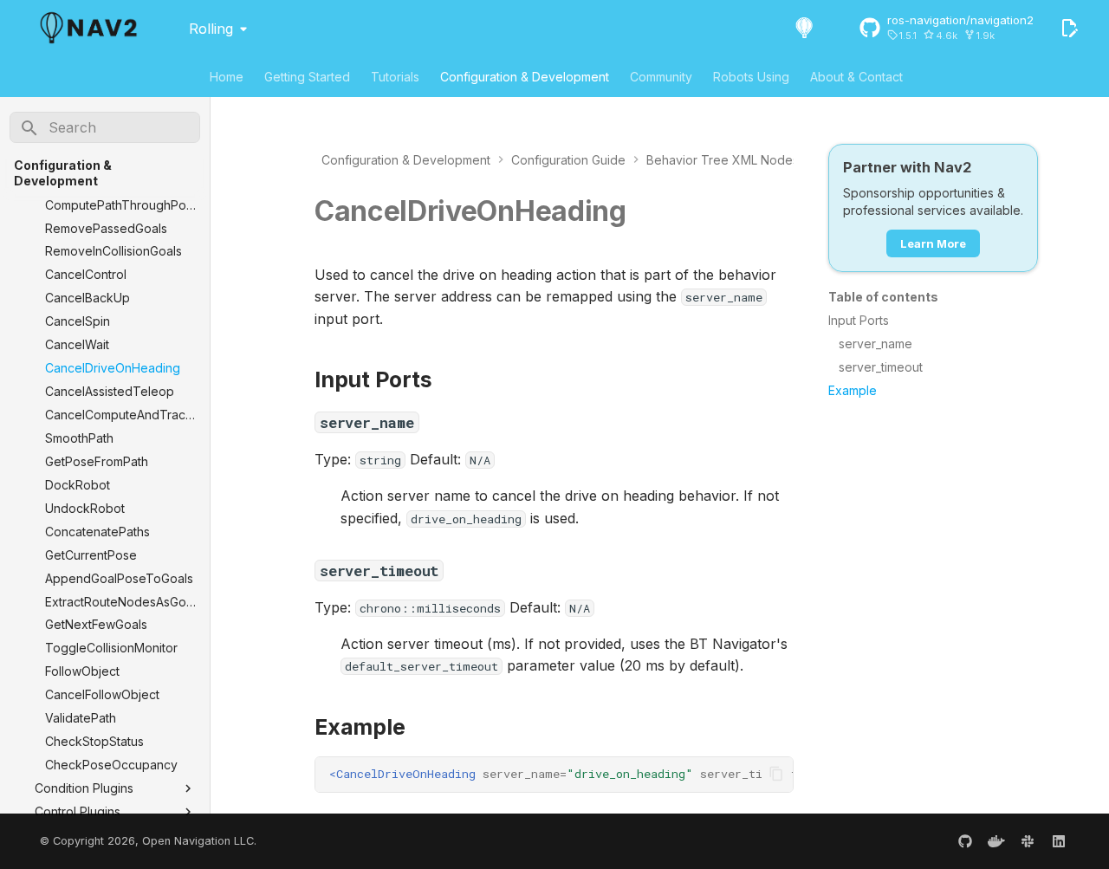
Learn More (933, 243)
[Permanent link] (644, 213)
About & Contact (856, 76)
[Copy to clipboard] (776, 773)
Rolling (211, 28)
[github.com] (965, 841)
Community (661, 76)
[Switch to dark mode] (804, 27)
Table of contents (883, 296)
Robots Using (751, 76)
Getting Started (307, 76)
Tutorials (395, 76)
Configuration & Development (524, 76)
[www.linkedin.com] (1059, 841)
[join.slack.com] (1027, 841)
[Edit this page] (1069, 27)
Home (226, 76)
